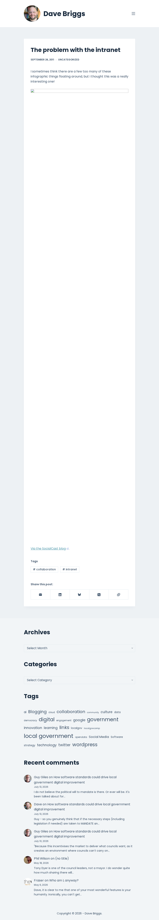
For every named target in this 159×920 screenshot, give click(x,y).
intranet (69, 569)
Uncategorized (68, 59)
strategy (29, 745)
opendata (81, 737)
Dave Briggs (64, 13)
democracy (30, 720)
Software (117, 737)
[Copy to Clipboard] (118, 595)
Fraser (39, 880)
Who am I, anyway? (64, 880)
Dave (38, 804)
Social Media (99, 737)
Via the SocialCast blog (48, 548)
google (79, 720)
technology (47, 745)
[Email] (40, 595)
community (93, 712)
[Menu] (133, 13)
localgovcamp (92, 728)
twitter (64, 745)
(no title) (62, 858)
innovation (33, 727)
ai (25, 712)
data (117, 712)
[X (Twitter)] (99, 595)
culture (106, 712)
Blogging (37, 711)
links (64, 727)
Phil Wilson (42, 858)
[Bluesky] (79, 595)
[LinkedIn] (60, 595)
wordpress (85, 744)
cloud (51, 712)
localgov (76, 728)
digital (46, 719)
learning (51, 728)
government (102, 719)
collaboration (44, 569)
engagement (63, 720)
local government (48, 736)
